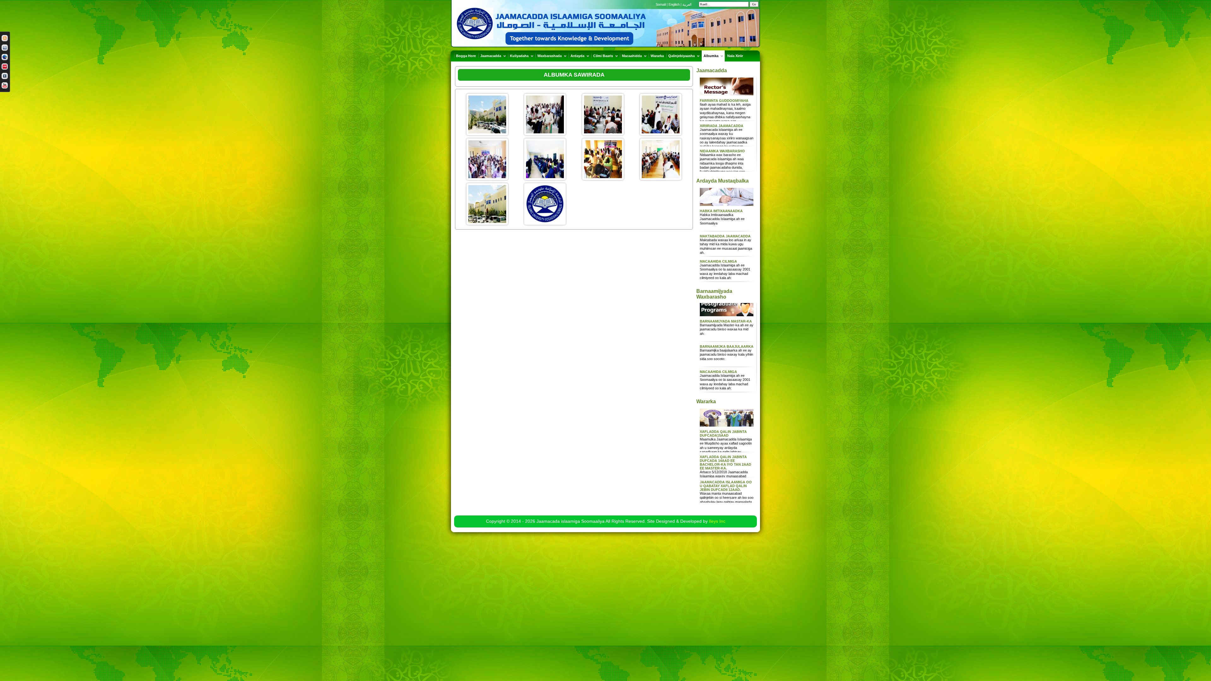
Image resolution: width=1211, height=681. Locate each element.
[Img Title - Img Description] (487, 114)
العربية (687, 4)
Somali (661, 4)
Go (754, 4)
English (674, 4)
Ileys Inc (717, 521)
